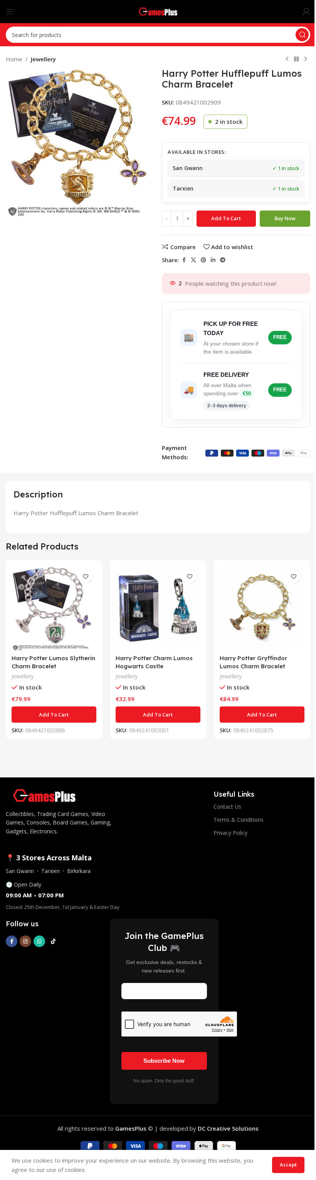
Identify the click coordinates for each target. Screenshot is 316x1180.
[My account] (306, 11)
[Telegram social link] (223, 260)
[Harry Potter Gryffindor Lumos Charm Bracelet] (262, 608)
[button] (54, 714)
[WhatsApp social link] (39, 941)
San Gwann (20, 871)
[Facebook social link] (183, 260)
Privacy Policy (230, 832)
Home (14, 59)
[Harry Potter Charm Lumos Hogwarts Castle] (158, 608)
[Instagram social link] (25, 941)
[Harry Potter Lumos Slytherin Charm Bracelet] (54, 608)
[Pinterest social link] (203, 260)
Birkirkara (79, 871)
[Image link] (44, 795)
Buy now (285, 218)
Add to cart (226, 218)
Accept (288, 1164)
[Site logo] (158, 11)
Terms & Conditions (238, 819)
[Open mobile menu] (9, 11)
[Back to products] (296, 59)
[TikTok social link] (53, 941)
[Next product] (305, 59)
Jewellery (43, 59)
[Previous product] (287, 59)
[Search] (302, 34)
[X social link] (193, 260)
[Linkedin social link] (213, 260)
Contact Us (227, 806)
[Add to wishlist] (85, 576)
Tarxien (50, 871)
